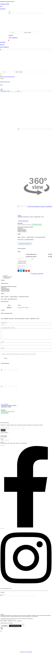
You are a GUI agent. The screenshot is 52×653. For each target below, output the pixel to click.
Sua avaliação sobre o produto (8, 327)
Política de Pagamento (44, 590)
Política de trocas (36, 590)
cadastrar (3, 430)
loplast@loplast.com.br (5, 439)
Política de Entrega (19, 590)
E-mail (29, 271)
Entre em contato (4, 590)
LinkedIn (24, 271)
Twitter (21, 271)
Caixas (23, 269)
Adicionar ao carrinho (22, 261)
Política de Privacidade (28, 590)
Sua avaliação (4, 322)
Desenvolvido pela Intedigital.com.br (7, 619)
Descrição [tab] (5, 275)
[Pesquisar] (33, 32)
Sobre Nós (3, 594)
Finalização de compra (15, 625)
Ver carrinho (4, 625)
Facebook (18, 271)
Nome (2, 342)
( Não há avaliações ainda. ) (23, 220)
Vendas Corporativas (11, 590)
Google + (26, 271)
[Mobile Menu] (9, 11)
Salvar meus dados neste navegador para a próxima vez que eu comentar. (19, 354)
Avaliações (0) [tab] (6, 278)
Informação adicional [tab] (7, 276)
